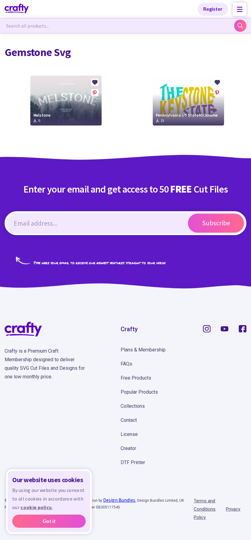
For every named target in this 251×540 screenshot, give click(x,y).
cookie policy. (36, 507)
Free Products (136, 378)
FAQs (126, 364)
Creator (128, 448)
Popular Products (139, 392)
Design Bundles (119, 500)
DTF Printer (133, 462)
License (129, 434)
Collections (133, 406)
